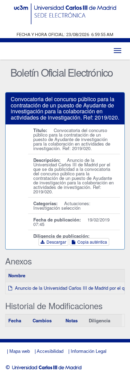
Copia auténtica (91, 242)
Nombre (16, 275)
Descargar (55, 242)
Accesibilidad (50, 351)
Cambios (42, 320)
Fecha (14, 320)
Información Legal (88, 351)
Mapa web (19, 351)
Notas (72, 320)
